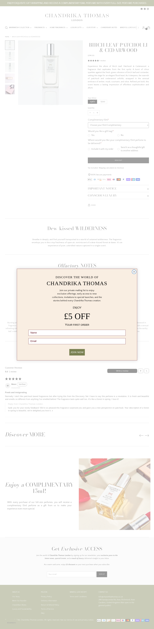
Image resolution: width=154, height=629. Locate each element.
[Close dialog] (134, 272)
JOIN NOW (77, 352)
